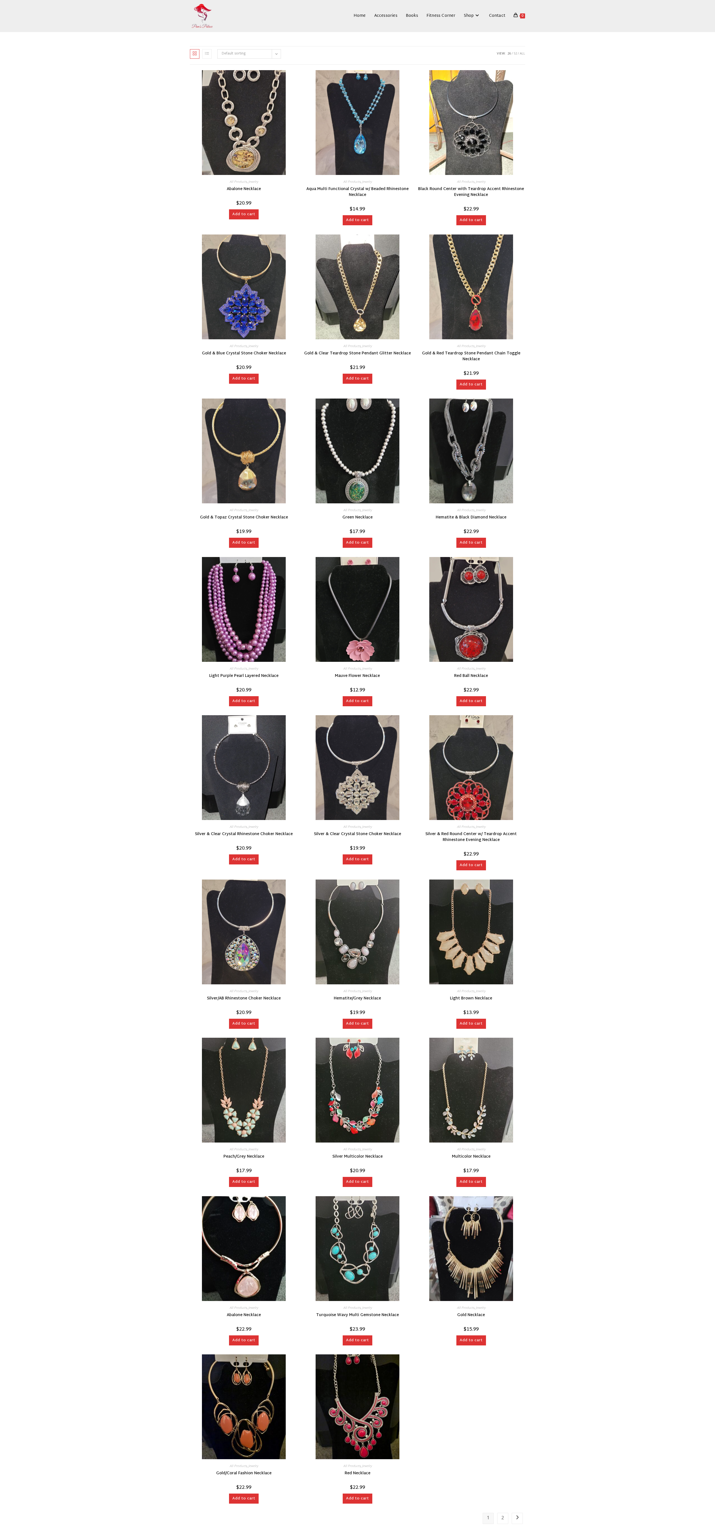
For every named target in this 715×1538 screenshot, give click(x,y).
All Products (238, 182)
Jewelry (253, 182)
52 (515, 53)
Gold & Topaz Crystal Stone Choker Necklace (244, 517)
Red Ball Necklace (471, 676)
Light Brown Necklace (471, 998)
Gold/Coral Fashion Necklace (243, 1473)
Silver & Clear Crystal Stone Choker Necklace (357, 834)
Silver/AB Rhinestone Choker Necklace (244, 998)
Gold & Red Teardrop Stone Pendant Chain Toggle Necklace (471, 356)
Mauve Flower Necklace (357, 676)
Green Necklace (357, 517)
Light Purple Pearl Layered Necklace (243, 676)
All (522, 53)
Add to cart (243, 214)
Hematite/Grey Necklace (357, 998)
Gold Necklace (471, 1315)
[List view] (207, 54)
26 (509, 53)
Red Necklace (357, 1473)
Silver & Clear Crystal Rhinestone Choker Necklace (244, 834)
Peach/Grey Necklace (243, 1157)
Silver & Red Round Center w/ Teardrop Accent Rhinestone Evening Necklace (471, 837)
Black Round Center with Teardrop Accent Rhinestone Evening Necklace (471, 192)
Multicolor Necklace (471, 1157)
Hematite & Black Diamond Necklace (471, 517)
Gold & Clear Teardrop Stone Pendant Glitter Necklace (357, 353)
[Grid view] (194, 54)
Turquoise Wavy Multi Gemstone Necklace (357, 1315)
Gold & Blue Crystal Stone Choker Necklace (244, 353)
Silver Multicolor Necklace (357, 1157)
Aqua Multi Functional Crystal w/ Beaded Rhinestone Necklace (357, 192)
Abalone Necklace (244, 189)
